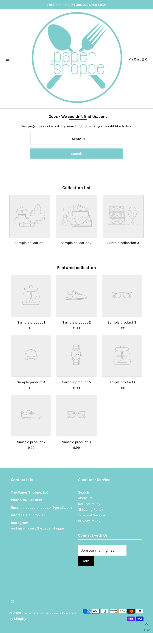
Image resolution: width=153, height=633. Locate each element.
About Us (85, 498)
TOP (146, 628)
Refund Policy (89, 504)
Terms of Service (91, 515)
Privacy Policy (89, 521)
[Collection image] (30, 234)
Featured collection (76, 267)
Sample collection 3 (123, 243)
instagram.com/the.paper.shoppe (37, 528)
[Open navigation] (15, 59)
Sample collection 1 (30, 243)
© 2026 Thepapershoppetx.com (34, 613)
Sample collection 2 (76, 243)
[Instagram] (12, 602)
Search (83, 492)
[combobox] (76, 139)
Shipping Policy (90, 509)
